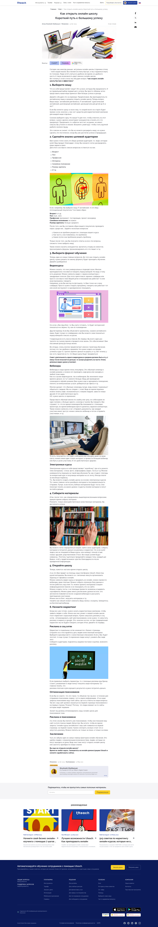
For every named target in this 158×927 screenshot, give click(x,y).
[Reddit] (135, 27)
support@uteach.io (22, 886)
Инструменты (39, 2)
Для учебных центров (75, 886)
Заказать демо (132, 2)
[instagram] (140, 923)
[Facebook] (135, 13)
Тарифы (50, 2)
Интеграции (47, 893)
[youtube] (128, 923)
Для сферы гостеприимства (77, 893)
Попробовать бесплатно (113, 2)
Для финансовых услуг (76, 889)
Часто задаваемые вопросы (81, 2)
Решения (57, 2)
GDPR (98, 923)
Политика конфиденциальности (85, 923)
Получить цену (133, 867)
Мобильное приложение (51, 896)
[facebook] (125, 923)
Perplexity (65, 63)
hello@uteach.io (22, 881)
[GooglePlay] (134, 910)
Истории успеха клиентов (106, 886)
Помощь (100, 893)
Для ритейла (73, 883)
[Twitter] (135, 18)
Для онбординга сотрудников (78, 899)
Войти (102, 2)
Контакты (128, 886)
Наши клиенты (129, 883)
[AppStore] (119, 910)
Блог (60, 9)
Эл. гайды (101, 889)
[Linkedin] (135, 22)
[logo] (21, 3)
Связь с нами (67, 2)
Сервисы (46, 899)
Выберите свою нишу (104, 896)
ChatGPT (54, 63)
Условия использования (66, 923)
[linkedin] (132, 923)
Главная (53, 9)
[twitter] (136, 923)
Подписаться (102, 792)
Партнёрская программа (133, 889)
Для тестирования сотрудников (78, 896)
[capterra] (105, 914)
